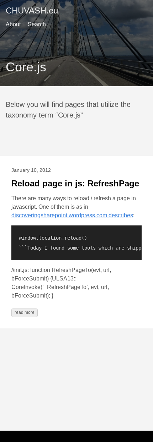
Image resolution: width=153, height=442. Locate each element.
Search (37, 24)
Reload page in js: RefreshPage (75, 183)
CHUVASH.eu (32, 10)
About (13, 24)
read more (25, 312)
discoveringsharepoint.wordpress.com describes (72, 215)
